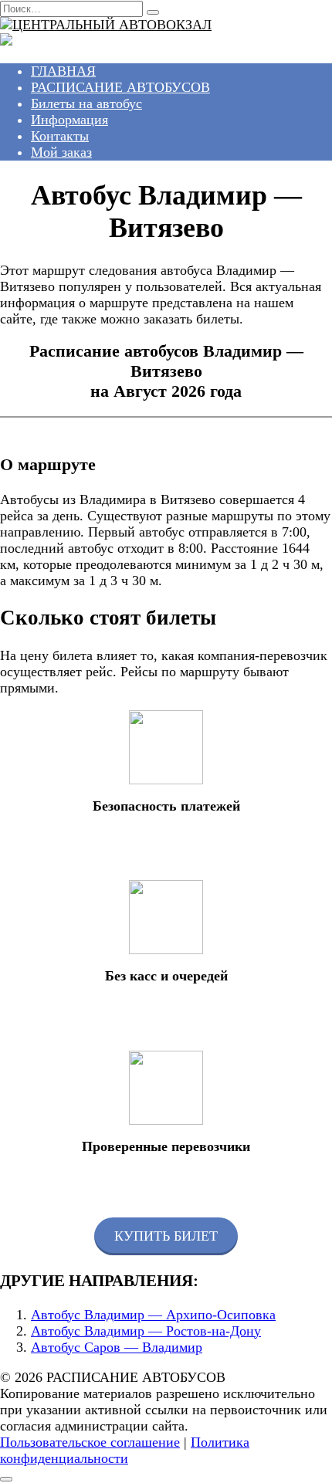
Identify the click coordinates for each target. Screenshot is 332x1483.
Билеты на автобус (86, 103)
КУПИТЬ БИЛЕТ (166, 1236)
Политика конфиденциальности (124, 1450)
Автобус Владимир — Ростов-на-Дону (146, 1331)
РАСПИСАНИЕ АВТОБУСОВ (120, 87)
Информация (69, 119)
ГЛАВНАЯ (63, 71)
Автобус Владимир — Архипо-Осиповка (153, 1314)
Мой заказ (61, 152)
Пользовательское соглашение (90, 1442)
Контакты (60, 136)
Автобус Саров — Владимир (116, 1347)
